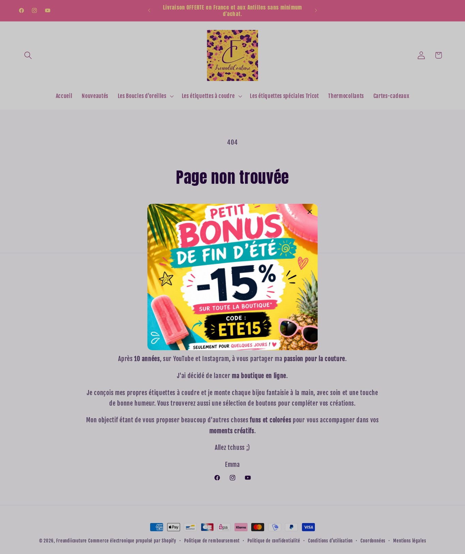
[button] (309, 211)
